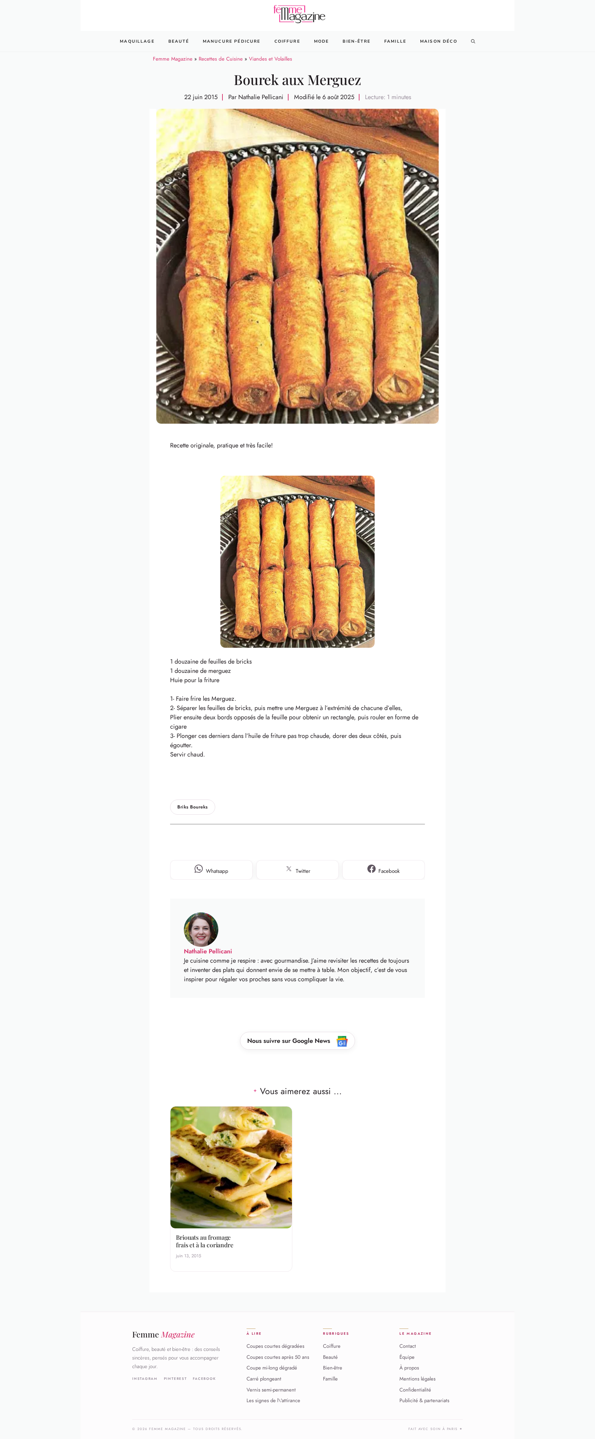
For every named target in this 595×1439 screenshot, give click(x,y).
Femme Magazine (172, 59)
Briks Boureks (192, 807)
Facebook (204, 1378)
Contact (407, 1346)
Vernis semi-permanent (271, 1389)
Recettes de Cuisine (221, 59)
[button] (473, 41)
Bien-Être (356, 41)
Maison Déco (438, 41)
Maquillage (137, 41)
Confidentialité (415, 1389)
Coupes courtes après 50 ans (278, 1357)
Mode (321, 41)
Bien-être (332, 1368)
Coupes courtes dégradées (275, 1346)
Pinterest (175, 1378)
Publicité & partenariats (424, 1400)
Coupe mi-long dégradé (272, 1368)
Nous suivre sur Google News (289, 1040)
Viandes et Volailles (270, 59)
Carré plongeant (264, 1379)
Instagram (145, 1378)
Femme (163, 1334)
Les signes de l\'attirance (273, 1400)
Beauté (178, 41)
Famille (395, 41)
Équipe (407, 1357)
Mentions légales (417, 1379)
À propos (409, 1368)
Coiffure (287, 41)
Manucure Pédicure (232, 41)
